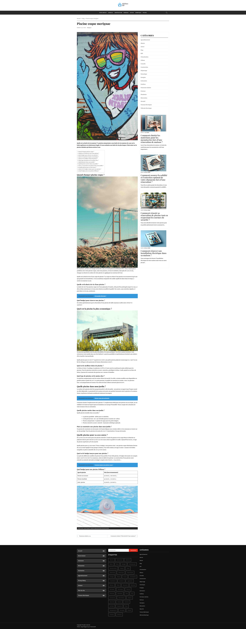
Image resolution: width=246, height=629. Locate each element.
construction (113, 568)
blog (85, 528)
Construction (118, 12)
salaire (130, 597)
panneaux (120, 589)
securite (112, 602)
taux (126, 606)
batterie (128, 560)
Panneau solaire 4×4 (85, 536)
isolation (121, 581)
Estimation (144, 81)
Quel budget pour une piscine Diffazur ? (89, 171)
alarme (111, 560)
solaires (127, 602)
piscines (107, 528)
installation (113, 581)
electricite (112, 572)
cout (128, 568)
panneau (112, 589)
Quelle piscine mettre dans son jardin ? (88, 163)
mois (118, 585)
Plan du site (81, 590)
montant (125, 585)
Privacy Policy (82, 580)
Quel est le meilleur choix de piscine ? (88, 158)
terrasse (122, 610)
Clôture (143, 60)
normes (133, 585)
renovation (121, 597)
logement (129, 581)
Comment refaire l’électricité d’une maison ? (123, 536)
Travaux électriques (146, 104)
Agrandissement (145, 40)
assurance (119, 560)
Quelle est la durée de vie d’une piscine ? (89, 153)
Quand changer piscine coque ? (86, 151)
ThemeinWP (93, 626)
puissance (112, 597)
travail (129, 610)
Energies (126, 12)
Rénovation (144, 98)
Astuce (132, 12)
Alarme (143, 43)
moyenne (99, 528)
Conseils (110, 12)
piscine (103, 528)
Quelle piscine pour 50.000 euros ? (87, 167)
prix (132, 593)
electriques (130, 572)
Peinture (143, 91)
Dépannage (144, 70)
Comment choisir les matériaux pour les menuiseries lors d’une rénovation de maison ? (152, 138)
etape (118, 576)
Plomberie (144, 94)
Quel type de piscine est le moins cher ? (89, 160)
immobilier (133, 576)
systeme (119, 606)
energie (112, 576)
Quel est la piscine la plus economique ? (89, 156)
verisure (119, 614)
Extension (81, 560)
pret (127, 593)
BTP (142, 53)
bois (117, 564)
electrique (121, 572)
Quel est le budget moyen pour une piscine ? (90, 169)
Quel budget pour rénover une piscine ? (88, 155)
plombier (119, 593)
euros (125, 576)
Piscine (145, 12)
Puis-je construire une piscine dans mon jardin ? (91, 165)
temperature (113, 610)
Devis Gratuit (103, 12)
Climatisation (144, 57)
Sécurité (143, 101)
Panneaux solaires (146, 87)
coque (95, 528)
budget (92, 528)
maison (112, 585)
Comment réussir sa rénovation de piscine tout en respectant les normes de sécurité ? (154, 216)
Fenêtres (143, 84)
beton (111, 564)
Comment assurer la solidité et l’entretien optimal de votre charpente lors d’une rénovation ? (154, 178)
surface (112, 606)
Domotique (138, 12)
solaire (119, 602)
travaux (112, 614)
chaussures (132, 564)
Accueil (80, 551)
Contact (80, 585)
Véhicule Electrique (146, 108)
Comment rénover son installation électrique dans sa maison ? (153, 253)
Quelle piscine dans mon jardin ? (87, 162)
